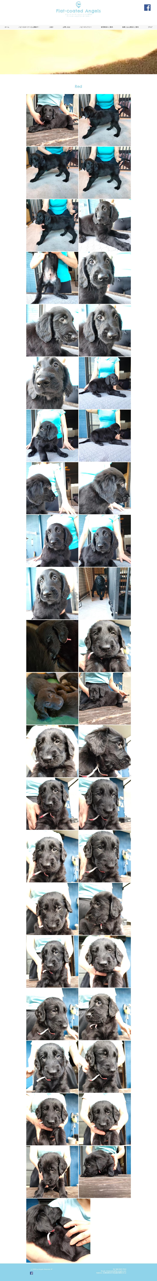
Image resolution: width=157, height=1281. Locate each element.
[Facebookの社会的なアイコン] (31, 1273)
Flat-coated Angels (78, 11)
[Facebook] (147, 7)
